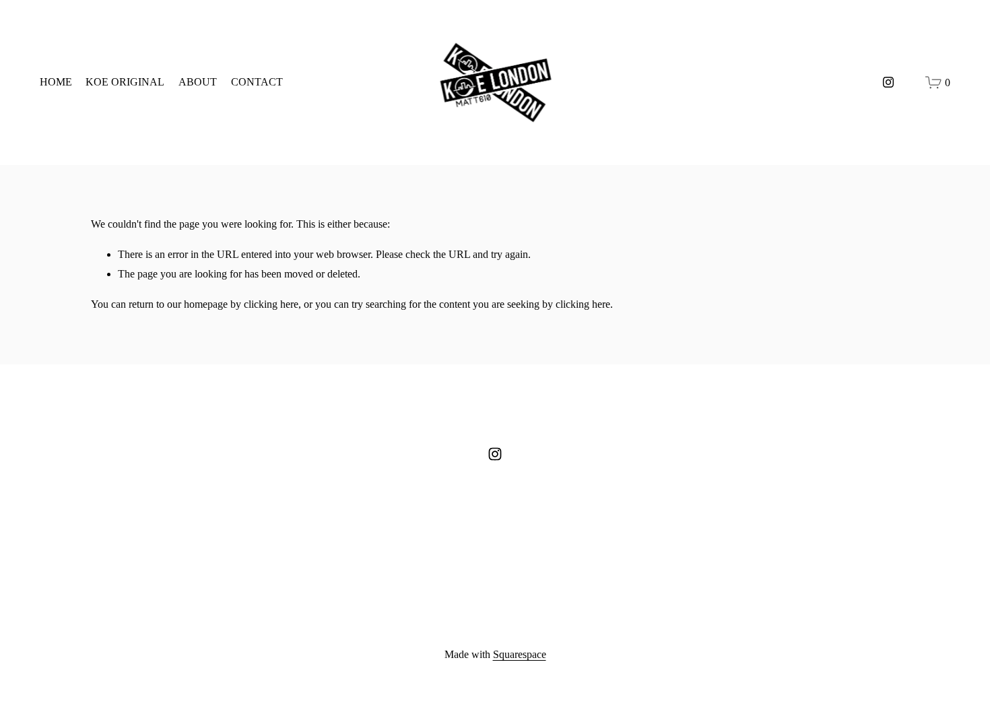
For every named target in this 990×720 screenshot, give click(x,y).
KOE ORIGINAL (125, 82)
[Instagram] (888, 82)
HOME (56, 82)
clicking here (271, 304)
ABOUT (197, 82)
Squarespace (519, 654)
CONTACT (257, 82)
